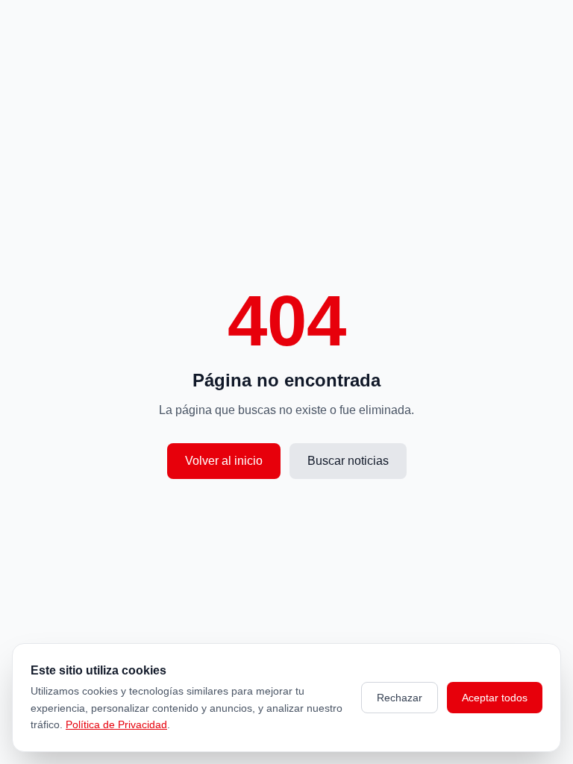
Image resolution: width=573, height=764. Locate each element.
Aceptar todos (494, 698)
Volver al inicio (224, 460)
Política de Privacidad (116, 724)
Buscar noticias (348, 460)
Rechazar (399, 698)
